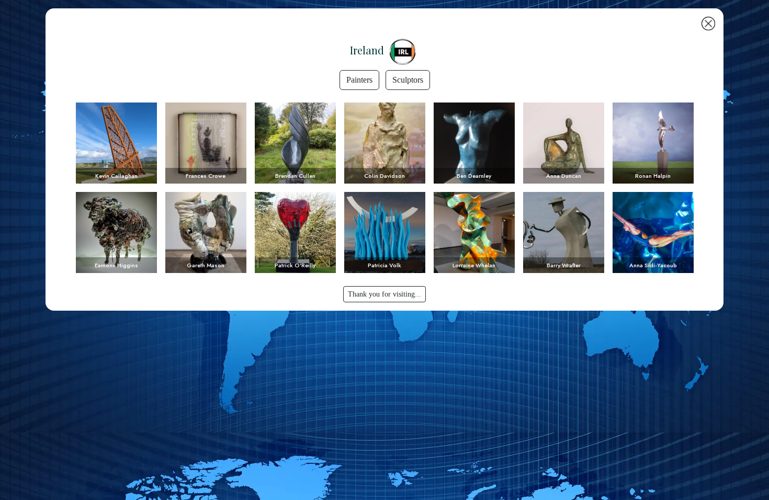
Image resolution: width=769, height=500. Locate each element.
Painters (359, 79)
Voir (116, 143)
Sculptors (407, 79)
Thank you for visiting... (384, 294)
